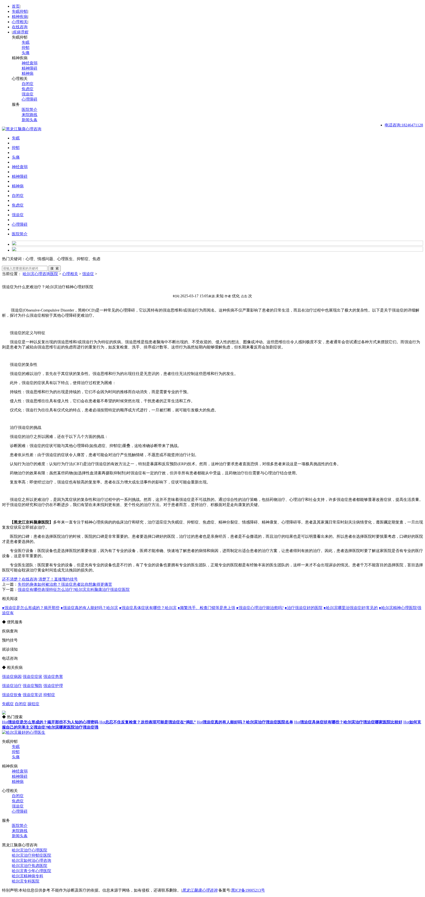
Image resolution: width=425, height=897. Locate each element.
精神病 (27, 73)
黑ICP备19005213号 (248, 890)
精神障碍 (29, 68)
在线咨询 (20, 27)
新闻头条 (29, 120)
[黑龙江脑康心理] (21, 129)
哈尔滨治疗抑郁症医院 (31, 855)
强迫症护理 (53, 686)
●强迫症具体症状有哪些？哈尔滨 (148, 608)
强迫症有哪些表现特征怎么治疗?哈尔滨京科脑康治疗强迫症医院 (74, 589)
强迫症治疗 (12, 686)
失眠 (26, 42)
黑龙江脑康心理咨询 (199, 890)
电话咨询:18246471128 (404, 125)
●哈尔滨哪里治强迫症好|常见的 (350, 608)
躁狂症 (33, 704)
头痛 (26, 53)
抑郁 (26, 47)
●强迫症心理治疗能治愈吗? (260, 608)
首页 (16, 6)
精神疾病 (20, 17)
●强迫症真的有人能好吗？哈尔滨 (89, 608)
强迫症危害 (53, 676)
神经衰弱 (29, 63)
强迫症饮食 (12, 695)
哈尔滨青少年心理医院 (31, 871)
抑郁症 (49, 695)
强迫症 (27, 94)
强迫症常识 (32, 695)
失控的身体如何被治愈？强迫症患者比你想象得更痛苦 (65, 584)
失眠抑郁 (20, 11)
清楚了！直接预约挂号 (58, 579)
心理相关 (20, 22)
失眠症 (8, 704)
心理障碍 (29, 99)
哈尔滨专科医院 (25, 881)
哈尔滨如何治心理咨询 (31, 860)
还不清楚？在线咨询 (19, 579)
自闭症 (27, 84)
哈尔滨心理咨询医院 (40, 274)
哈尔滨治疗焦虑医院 (29, 866)
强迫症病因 (12, 676)
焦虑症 (27, 89)
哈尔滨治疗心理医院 (29, 850)
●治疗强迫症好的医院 (303, 608)
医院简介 (29, 109)
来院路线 (29, 115)
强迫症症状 (32, 676)
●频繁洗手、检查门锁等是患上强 (206, 608)
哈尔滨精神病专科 (27, 876)
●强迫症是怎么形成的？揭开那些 (31, 608)
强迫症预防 (32, 686)
